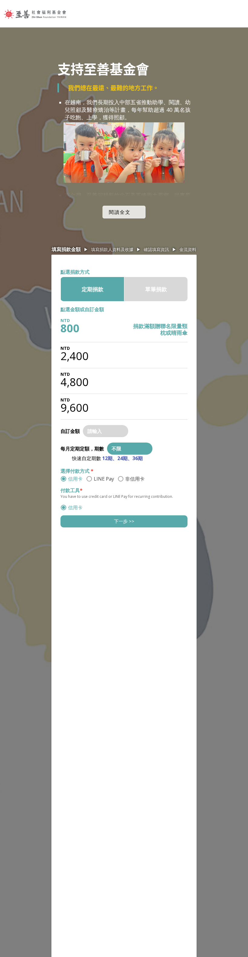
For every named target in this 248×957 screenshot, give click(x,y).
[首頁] (35, 14)
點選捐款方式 (75, 272)
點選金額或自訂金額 (82, 309)
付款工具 (71, 490)
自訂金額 (70, 431)
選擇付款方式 (76, 471)
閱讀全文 (120, 212)
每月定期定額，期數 (82, 448)
